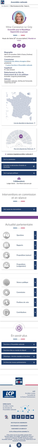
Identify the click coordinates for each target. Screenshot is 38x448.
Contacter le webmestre (11, 437)
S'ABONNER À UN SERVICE (18, 428)
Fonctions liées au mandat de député (19, 350)
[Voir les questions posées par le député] (19, 235)
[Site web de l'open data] (19, 407)
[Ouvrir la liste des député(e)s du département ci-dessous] (19, 107)
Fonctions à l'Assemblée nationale (19, 344)
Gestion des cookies (28, 437)
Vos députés (4, 6)
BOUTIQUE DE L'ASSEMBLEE (18, 422)
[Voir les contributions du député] (19, 312)
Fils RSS (20, 437)
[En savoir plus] (19, 255)
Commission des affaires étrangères (15, 61)
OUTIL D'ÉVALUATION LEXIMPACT (18, 431)
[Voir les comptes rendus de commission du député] (19, 292)
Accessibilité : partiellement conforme (23, 436)
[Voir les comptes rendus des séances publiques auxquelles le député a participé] (19, 282)
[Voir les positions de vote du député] (19, 302)
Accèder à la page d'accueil (2, 2)
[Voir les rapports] (19, 245)
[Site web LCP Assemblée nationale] (19, 394)
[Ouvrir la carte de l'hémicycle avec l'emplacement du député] (19, 139)
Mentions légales (9, 436)
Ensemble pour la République (19, 30)
